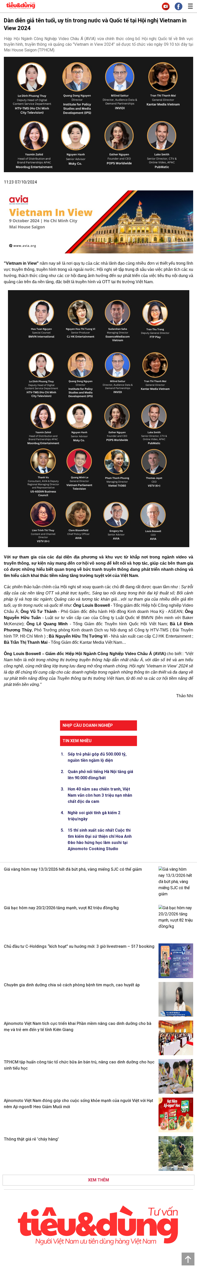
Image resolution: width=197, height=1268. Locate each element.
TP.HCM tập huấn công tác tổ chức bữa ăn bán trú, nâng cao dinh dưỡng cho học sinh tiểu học (79, 1065)
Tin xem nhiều (77, 740)
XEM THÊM (98, 1180)
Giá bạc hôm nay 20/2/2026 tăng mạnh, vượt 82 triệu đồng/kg (61, 907)
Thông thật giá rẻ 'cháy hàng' (31, 1139)
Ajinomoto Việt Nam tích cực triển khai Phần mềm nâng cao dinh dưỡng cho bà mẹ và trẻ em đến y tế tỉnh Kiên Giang (77, 1026)
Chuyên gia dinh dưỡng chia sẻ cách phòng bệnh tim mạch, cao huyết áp (72, 984)
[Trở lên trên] (188, 1259)
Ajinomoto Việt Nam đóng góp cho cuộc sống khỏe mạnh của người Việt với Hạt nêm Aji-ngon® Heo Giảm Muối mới (78, 1103)
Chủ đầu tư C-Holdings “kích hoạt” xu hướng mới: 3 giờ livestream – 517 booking (79, 946)
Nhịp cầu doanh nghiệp (88, 725)
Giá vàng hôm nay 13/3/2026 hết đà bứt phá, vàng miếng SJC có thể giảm (73, 869)
